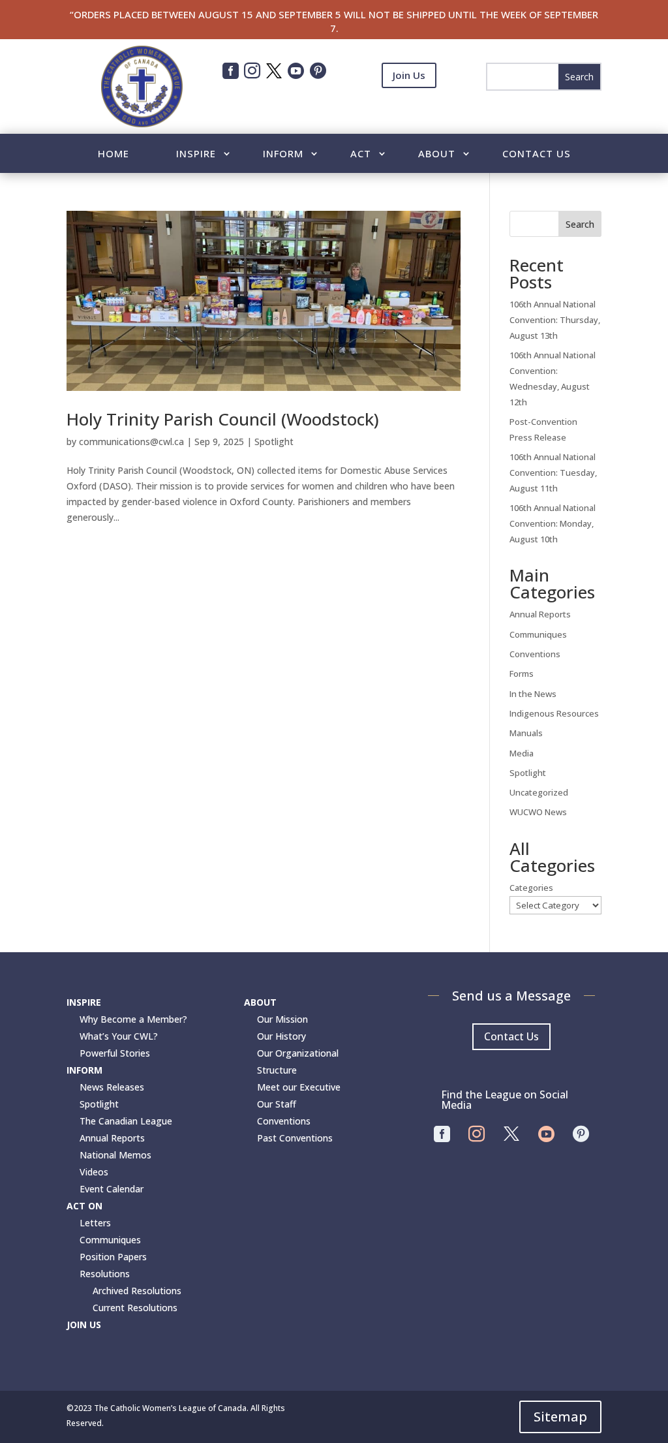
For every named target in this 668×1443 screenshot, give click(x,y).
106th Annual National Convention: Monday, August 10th (552, 523)
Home (113, 154)
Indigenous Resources (554, 713)
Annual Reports (540, 614)
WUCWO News (538, 812)
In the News (532, 694)
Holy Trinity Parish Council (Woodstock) (223, 419)
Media (521, 753)
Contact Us (536, 154)
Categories (531, 887)
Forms (521, 673)
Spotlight (274, 441)
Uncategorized (538, 792)
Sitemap (560, 1416)
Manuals (526, 733)
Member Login (409, 107)
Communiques (538, 634)
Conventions (534, 654)
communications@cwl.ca (131, 441)
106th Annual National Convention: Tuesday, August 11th (553, 472)
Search (580, 224)
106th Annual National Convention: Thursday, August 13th (554, 319)
